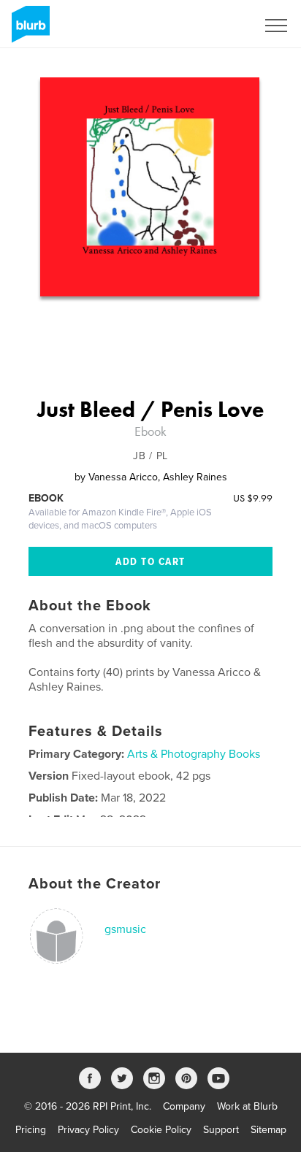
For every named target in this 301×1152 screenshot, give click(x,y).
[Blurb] (28, 30)
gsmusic (125, 929)
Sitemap (268, 1130)
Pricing (30, 1130)
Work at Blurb (247, 1106)
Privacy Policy (88, 1130)
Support (221, 1130)
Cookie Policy (161, 1130)
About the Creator (94, 884)
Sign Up (219, 25)
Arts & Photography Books (193, 754)
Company (184, 1106)
